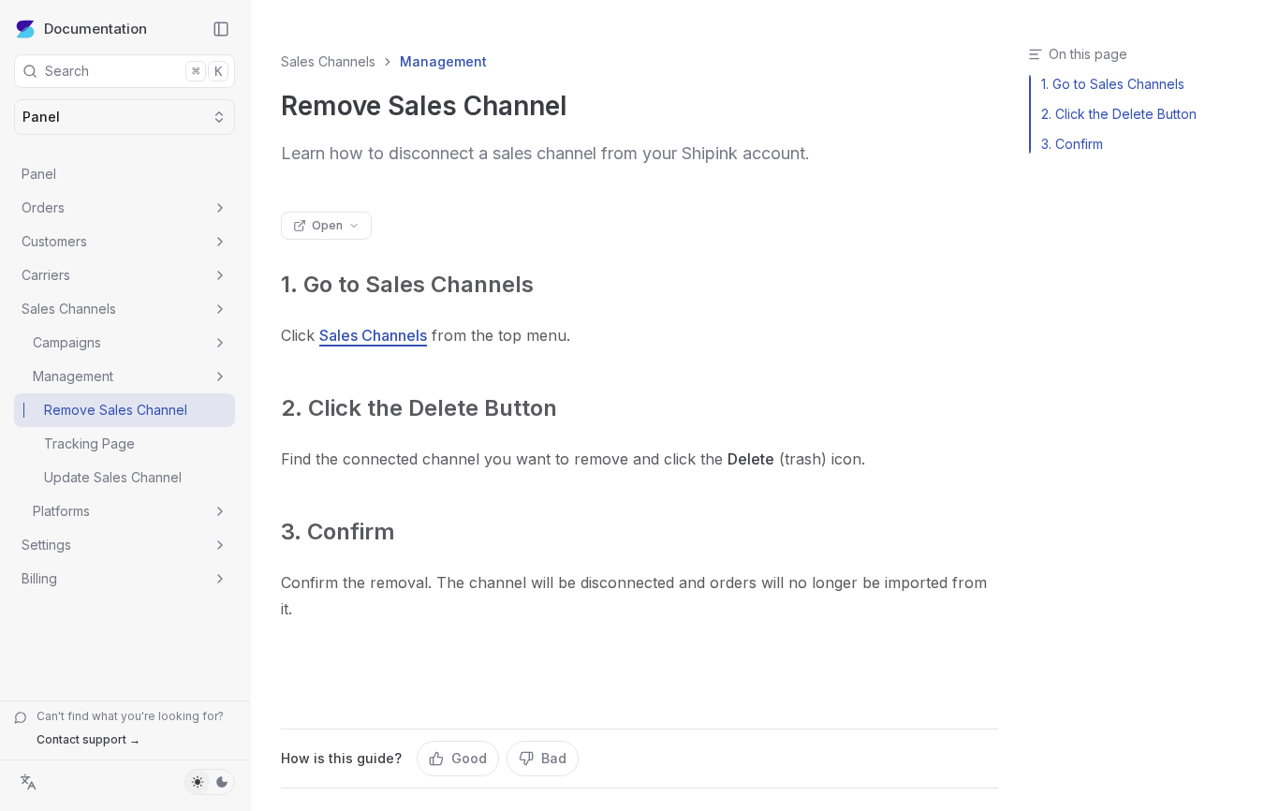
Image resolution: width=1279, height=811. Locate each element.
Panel (39, 174)
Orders (43, 207)
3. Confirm (338, 531)
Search (133, 71)
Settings (46, 545)
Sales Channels (69, 309)
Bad (553, 758)
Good (469, 758)
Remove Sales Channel (115, 410)
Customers (54, 241)
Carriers (46, 275)
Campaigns (67, 342)
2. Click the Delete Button (419, 407)
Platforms (61, 511)
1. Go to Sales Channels (407, 284)
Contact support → (88, 739)
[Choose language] (28, 782)
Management (73, 376)
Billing (39, 578)
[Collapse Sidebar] (221, 29)
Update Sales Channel (113, 477)
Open (327, 225)
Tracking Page (89, 443)
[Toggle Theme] (209, 782)
